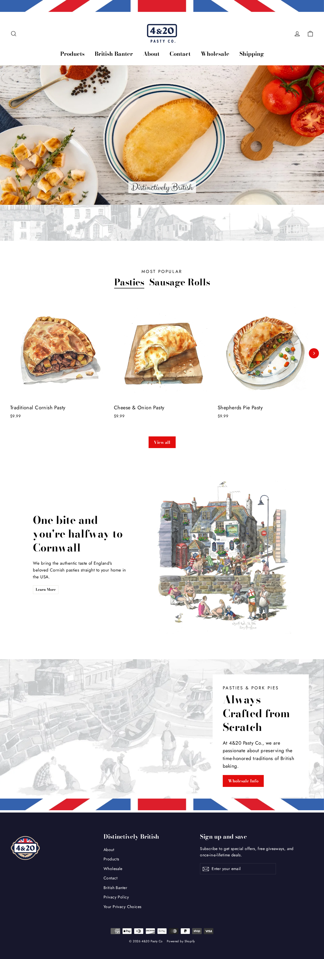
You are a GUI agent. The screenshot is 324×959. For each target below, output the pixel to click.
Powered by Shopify (181, 941)
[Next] (314, 353)
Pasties (129, 282)
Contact (180, 53)
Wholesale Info (243, 781)
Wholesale (215, 53)
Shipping (251, 53)
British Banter (114, 53)
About (151, 53)
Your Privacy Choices (122, 907)
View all (162, 442)
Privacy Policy (116, 897)
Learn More (46, 589)
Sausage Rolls (179, 282)
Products (72, 53)
